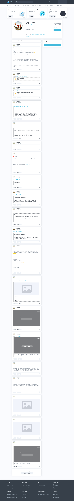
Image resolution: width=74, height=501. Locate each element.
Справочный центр (25, 493)
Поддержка (24, 494)
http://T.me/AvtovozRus (17, 179)
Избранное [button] (58, 32)
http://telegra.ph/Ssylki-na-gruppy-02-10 (38, 34)
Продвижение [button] (59, 5)
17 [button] (20, 303)
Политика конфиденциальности (43, 494)
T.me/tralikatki (15, 211)
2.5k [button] (15, 149)
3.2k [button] (15, 329)
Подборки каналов (10, 485)
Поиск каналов (9, 487)
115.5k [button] (16, 466)
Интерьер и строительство (56, 27)
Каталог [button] (9, 5)
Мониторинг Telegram (49, 5)
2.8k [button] (15, 373)
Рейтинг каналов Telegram (26, 484)
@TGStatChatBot (56, 498)
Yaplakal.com (19, 336)
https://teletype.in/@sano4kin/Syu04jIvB (20, 280)
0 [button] (18, 69)
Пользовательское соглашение (43, 493)
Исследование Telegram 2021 (12, 496)
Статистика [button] (58, 30)
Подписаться (52, 16)
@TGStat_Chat (55, 485)
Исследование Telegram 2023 (12, 497)
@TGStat (54, 484)
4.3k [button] (15, 172)
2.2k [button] (15, 273)
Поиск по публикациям (36, 5)
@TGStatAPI (55, 488)
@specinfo (18, 44)
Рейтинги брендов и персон (27, 488)
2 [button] (21, 466)
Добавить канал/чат (10, 488)
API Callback (40, 487)
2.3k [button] (15, 97)
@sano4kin (30, 33)
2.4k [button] (15, 83)
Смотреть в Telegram (26, 319)
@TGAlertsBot (55, 496)
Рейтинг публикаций (25, 487)
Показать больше (27, 473)
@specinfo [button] (28, 25)
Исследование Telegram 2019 (12, 494)
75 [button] (20, 138)
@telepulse (55, 487)
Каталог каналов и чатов (11, 484)
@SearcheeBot (55, 494)
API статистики (40, 484)
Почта (23, 496)
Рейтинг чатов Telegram (26, 485)
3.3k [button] (15, 69)
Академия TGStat (10, 493)
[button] (55, 2)
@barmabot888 (22, 162)
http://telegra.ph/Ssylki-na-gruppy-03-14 (21, 106)
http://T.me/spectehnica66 (17, 231)
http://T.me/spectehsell (17, 194)
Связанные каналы (29, 36)
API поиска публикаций (42, 485)
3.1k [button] (15, 187)
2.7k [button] (15, 204)
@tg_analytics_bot (56, 497)
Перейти (10, 16)
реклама (24, 17)
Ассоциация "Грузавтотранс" (22, 76)
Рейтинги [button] (18, 5)
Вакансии (24, 497)
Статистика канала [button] (53, 45)
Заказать (31, 16)
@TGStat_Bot (55, 493)
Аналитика (27, 5)
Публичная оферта (41, 496)
